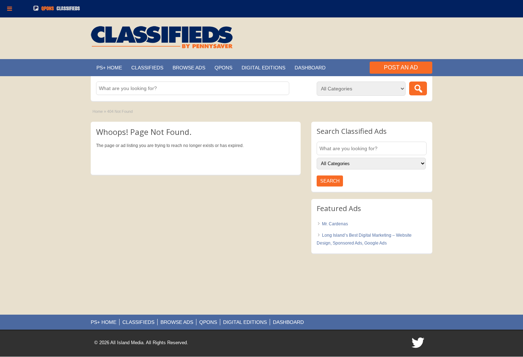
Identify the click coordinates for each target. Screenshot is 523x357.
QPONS (223, 67)
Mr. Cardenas (335, 223)
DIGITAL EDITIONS (263, 67)
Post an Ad (401, 67)
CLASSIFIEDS (147, 67)
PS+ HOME (109, 67)
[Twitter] (418, 345)
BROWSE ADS (189, 67)
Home (98, 111)
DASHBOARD (310, 67)
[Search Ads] (418, 88)
